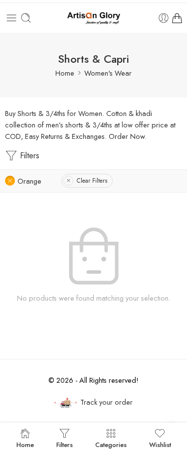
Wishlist (160, 444)
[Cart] (177, 18)
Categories (111, 444)
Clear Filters (92, 180)
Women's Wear (108, 73)
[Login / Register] (164, 18)
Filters (28, 155)
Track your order (106, 402)
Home (64, 73)
